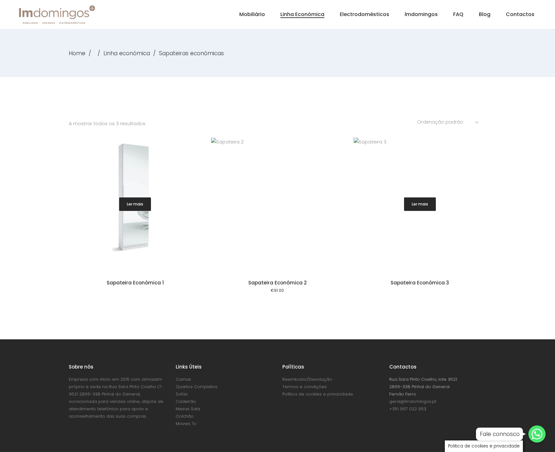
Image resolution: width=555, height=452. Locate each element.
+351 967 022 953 (407, 409)
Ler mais (135, 204)
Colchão (185, 416)
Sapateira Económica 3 (420, 282)
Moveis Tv (186, 424)
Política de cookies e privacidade (317, 394)
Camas (183, 379)
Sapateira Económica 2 (277, 282)
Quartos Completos (196, 387)
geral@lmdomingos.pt (412, 401)
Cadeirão (186, 401)
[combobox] (448, 122)
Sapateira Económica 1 (135, 282)
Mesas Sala (188, 409)
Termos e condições (304, 387)
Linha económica (126, 53)
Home (77, 53)
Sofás (182, 394)
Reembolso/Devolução (307, 379)
